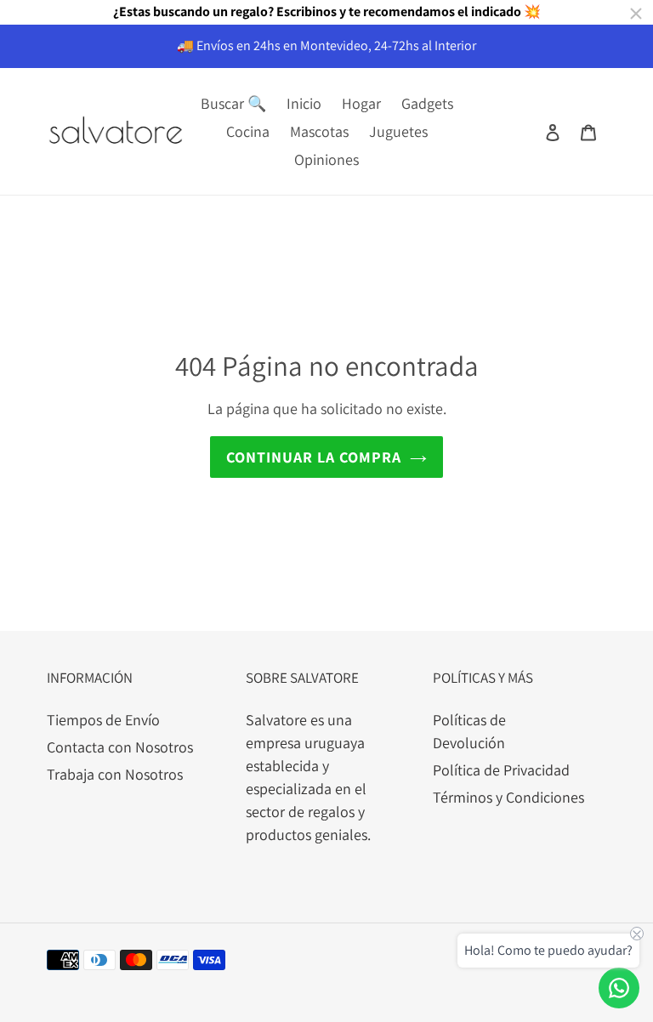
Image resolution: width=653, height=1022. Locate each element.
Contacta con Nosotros (120, 747)
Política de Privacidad (501, 770)
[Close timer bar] (636, 13)
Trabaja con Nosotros (115, 774)
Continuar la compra (313, 457)
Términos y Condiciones (508, 797)
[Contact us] (619, 988)
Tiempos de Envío (103, 720)
